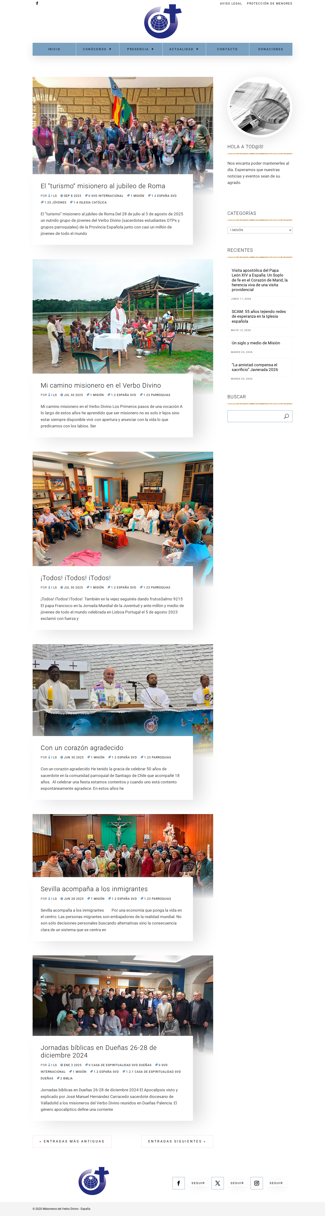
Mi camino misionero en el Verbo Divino (101, 385)
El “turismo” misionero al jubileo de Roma (103, 186)
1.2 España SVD (164, 196)
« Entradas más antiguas (72, 1141)
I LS (54, 196)
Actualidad (181, 49)
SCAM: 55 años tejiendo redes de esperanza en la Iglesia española (259, 316)
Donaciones (270, 49)
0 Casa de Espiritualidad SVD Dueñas (120, 1065)
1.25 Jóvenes (55, 202)
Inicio (54, 49)
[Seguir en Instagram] (257, 1183)
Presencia (138, 49)
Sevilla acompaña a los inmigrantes (94, 889)
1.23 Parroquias (156, 395)
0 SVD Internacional (106, 196)
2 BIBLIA (66, 1078)
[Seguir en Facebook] (178, 1183)
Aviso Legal (231, 3)
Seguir (198, 1183)
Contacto (227, 49)
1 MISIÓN (137, 196)
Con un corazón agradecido (82, 748)
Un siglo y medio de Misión (256, 343)
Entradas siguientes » (177, 1141)
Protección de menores (269, 3)
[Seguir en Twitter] (218, 1183)
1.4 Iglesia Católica (90, 202)
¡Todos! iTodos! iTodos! (76, 578)
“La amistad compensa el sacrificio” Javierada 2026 (255, 367)
